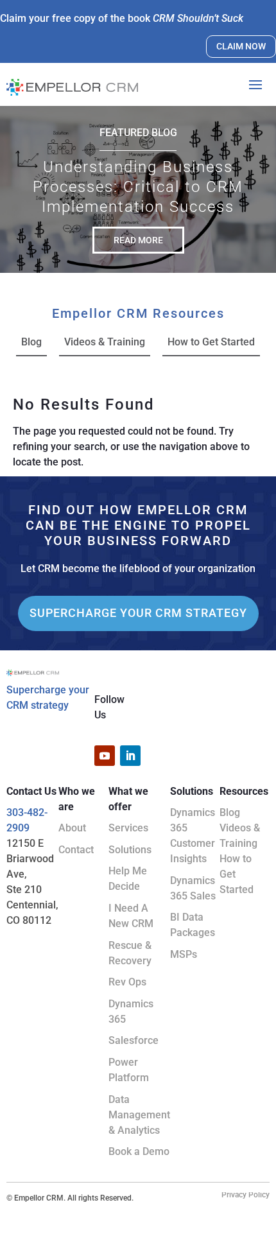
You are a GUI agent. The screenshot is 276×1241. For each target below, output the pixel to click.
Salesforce (133, 1040)
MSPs (183, 954)
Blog (31, 342)
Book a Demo (138, 1151)
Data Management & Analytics (139, 1114)
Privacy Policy (245, 1194)
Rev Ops (127, 982)
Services (128, 828)
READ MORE (138, 240)
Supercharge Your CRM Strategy (138, 613)
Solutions (129, 850)
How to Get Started (211, 342)
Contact (76, 850)
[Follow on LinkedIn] (130, 755)
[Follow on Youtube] (104, 755)
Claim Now (241, 46)
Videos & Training (104, 342)
